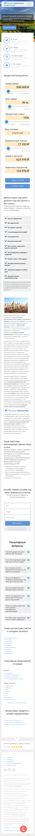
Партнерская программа (14, 763)
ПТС (6, 695)
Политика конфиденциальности (13, 830)
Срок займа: (11, 98)
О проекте (10, 757)
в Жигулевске (9, 642)
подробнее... (19, 786)
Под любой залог (10, 699)
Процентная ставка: (15, 114)
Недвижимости (9, 686)
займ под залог (15, 321)
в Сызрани (8, 645)
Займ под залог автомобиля (13, 720)
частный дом (14, 349)
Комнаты (8, 691)
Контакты (9, 759)
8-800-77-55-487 (10, 5)
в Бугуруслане (9, 651)
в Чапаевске (8, 640)
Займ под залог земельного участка (15, 724)
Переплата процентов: (16, 167)
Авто (6, 693)
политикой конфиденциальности (17, 529)
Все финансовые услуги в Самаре (17, 703)
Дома (6, 689)
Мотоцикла (8, 697)
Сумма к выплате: (14, 156)
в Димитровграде (10, 647)
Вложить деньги (11, 765)
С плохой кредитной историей (14, 679)
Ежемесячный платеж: (16, 140)
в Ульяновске (9, 653)
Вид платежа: (11, 129)
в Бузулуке (8, 649)
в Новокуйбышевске (11, 638)
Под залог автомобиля (11, 677)
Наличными (8, 673)
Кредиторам (10, 761)
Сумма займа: (12, 83)
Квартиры (8, 688)
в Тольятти (8, 643)
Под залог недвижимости (12, 675)
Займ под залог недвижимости (14, 722)
